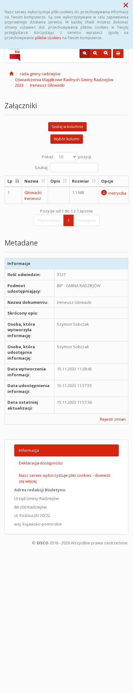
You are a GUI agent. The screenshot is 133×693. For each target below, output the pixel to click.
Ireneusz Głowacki (47, 85)
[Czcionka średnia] (95, 53)
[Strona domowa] (11, 73)
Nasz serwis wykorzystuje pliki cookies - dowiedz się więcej (65, 478)
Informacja (29, 450)
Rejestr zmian (113, 419)
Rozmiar (80, 181)
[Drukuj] (118, 53)
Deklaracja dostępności (40, 463)
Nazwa (31, 181)
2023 (19, 85)
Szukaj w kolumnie (67, 126)
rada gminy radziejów (40, 73)
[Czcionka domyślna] (84, 53)
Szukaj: (41, 167)
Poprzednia (49, 220)
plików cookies (48, 37)
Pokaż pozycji (66, 156)
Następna (86, 220)
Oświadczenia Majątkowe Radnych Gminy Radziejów (64, 79)
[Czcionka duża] (105, 53)
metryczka (117, 193)
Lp (9, 181)
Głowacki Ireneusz (32, 195)
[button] (125, 5)
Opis (55, 181)
